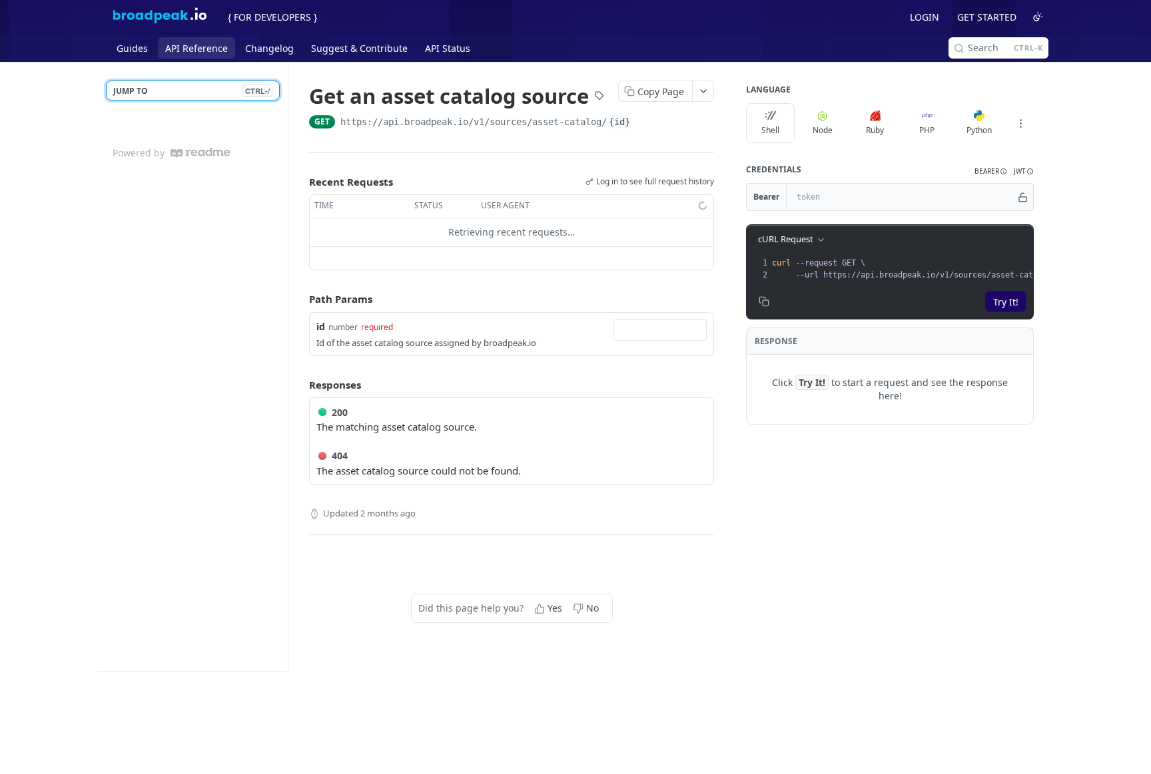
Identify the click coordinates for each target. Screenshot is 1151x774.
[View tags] (599, 97)
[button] (990, 171)
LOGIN (924, 17)
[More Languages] (1020, 123)
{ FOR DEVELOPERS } (272, 17)
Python (979, 130)
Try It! (1005, 301)
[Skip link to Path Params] (300, 299)
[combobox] (660, 330)
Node (823, 130)
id (320, 326)
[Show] (1023, 197)
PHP (927, 130)
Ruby (875, 130)
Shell (770, 130)
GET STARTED (986, 17)
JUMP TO (191, 91)
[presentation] (918, 269)
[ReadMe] (200, 153)
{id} (619, 121)
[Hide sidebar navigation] (285, 366)
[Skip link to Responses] (300, 385)
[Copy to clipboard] (645, 123)
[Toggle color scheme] (1037, 16)
